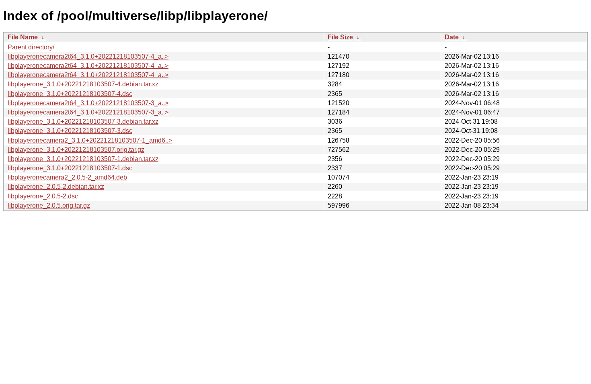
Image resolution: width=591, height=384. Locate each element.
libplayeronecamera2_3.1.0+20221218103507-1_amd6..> (90, 140)
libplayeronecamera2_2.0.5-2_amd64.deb (67, 177)
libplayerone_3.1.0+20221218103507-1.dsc (70, 168)
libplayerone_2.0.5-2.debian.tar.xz (56, 186)
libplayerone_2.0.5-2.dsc (43, 196)
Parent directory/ (31, 47)
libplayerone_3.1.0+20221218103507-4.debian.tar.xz (83, 84)
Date (452, 37)
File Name (23, 37)
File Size (340, 37)
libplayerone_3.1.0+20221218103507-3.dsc (70, 130)
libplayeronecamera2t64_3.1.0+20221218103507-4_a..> (88, 56)
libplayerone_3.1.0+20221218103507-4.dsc (70, 93)
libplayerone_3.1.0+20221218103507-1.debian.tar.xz (83, 158)
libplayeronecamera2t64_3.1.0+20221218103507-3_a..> (88, 103)
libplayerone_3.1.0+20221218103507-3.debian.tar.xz (83, 121)
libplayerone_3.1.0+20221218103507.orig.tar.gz (76, 149)
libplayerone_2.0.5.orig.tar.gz (49, 205)
